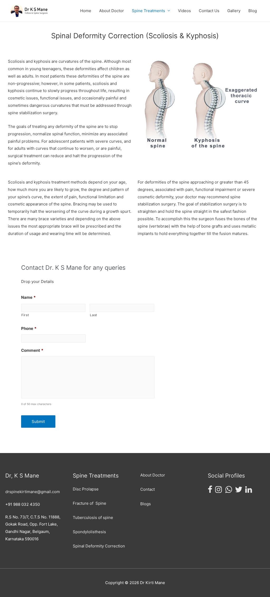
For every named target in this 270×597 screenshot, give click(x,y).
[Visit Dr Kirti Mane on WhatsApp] (228, 490)
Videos (184, 10)
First (25, 315)
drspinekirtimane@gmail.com (32, 491)
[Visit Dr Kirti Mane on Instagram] (218, 490)
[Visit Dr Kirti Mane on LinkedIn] (248, 490)
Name (28, 297)
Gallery (233, 10)
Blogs (145, 503)
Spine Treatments (148, 10)
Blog (252, 10)
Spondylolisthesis (89, 531)
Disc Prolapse (86, 489)
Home (85, 10)
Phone (28, 328)
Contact (147, 489)
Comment (32, 350)
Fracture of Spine (89, 503)
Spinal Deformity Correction (99, 545)
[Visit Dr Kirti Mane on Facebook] (210, 490)
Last (93, 315)
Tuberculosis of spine (93, 517)
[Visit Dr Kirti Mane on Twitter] (238, 490)
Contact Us (209, 10)
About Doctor (111, 10)
